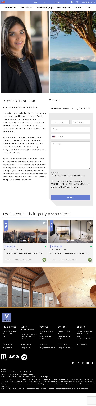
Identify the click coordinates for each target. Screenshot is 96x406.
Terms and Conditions (20, 374)
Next (44, 231)
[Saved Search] (72, 2)
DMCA (31, 374)
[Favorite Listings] (77, 2)
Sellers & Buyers (26, 7)
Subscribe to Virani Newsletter (70, 175)
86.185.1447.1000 (82, 344)
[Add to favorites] (44, 223)
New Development (63, 7)
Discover (78, 7)
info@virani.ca (7, 348)
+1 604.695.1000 (7, 344)
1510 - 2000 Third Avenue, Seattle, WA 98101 (25, 253)
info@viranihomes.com (64, 109)
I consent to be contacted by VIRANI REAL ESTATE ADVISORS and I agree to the (70, 184)
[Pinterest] (73, 363)
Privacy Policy (6, 374)
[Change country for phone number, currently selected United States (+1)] (54, 136)
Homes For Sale (10, 7)
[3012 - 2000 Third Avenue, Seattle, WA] (70, 231)
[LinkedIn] (78, 363)
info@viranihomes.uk (65, 348)
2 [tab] (23, 242)
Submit (70, 197)
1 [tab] (22, 242)
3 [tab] (25, 242)
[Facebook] (93, 363)
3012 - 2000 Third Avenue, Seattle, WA (71, 253)
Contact (88, 7)
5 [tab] (27, 242)
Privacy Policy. (71, 187)
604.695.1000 (84, 109)
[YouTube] (88, 363)
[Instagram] (82, 363)
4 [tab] (26, 242)
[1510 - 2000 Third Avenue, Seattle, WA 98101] (25, 231)
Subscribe (54, 172)
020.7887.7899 (62, 344)
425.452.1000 (44, 344)
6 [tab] (28, 242)
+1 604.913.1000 (26, 344)
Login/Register (88, 2)
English (57, 2)
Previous (6, 231)
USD (36, 2)
